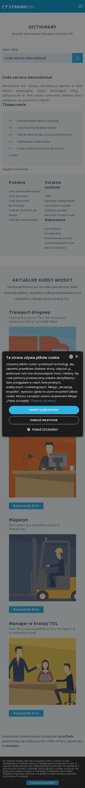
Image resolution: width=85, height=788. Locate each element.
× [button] (76, 356)
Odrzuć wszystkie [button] (44, 420)
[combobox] (71, 357)
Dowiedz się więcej (43, 400)
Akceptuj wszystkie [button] (43, 410)
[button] (42, 429)
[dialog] (42, 394)
